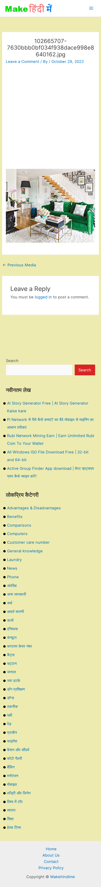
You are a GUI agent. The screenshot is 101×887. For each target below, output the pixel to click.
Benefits (15, 516)
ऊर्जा (10, 620)
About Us (51, 855)
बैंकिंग (11, 767)
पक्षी (9, 715)
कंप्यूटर (12, 637)
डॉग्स (10, 697)
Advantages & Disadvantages (34, 508)
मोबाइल (12, 784)
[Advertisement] (50, 118)
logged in (43, 297)
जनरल (11, 672)
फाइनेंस (12, 741)
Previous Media (19, 265)
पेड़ (9, 723)
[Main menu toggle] (91, 8)
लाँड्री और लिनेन (19, 793)
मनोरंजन (12, 775)
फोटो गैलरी (14, 758)
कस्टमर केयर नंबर (19, 646)
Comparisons (19, 525)
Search (12, 360)
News (12, 568)
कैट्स (11, 654)
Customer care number (28, 542)
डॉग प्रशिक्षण (16, 689)
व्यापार (11, 810)
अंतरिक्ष (12, 585)
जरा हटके (13, 680)
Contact (51, 861)
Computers (17, 533)
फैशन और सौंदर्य (18, 749)
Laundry (14, 559)
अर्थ (9, 603)
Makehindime (62, 876)
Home (51, 849)
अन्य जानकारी (16, 594)
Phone (13, 577)
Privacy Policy (51, 867)
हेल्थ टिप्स (14, 827)
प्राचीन (12, 732)
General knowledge (25, 551)
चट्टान (12, 663)
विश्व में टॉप (15, 801)
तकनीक (12, 706)
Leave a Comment (22, 61)
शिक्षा (10, 818)
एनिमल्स (12, 628)
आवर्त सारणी (15, 611)
